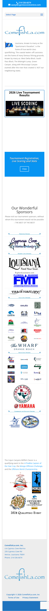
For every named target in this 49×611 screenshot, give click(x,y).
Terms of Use (13, 597)
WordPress (24, 607)
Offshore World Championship (24, 469)
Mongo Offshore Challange (31, 466)
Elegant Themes (24, 604)
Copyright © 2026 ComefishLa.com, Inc (23, 594)
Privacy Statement (30, 597)
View (24, 168)
